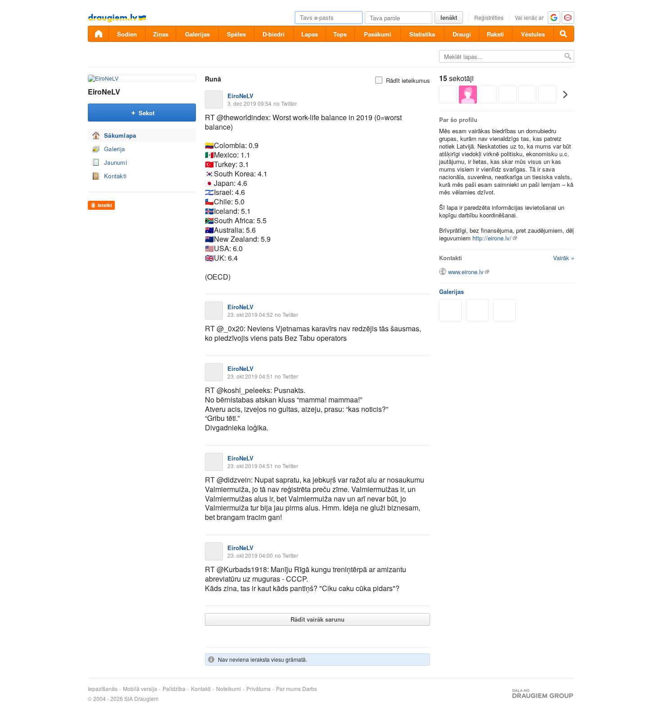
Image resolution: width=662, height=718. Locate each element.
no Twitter (285, 103)
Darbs (309, 688)
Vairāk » (563, 258)
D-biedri (274, 34)
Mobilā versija (140, 688)
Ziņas (160, 34)
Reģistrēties (488, 17)
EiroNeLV (104, 91)
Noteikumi (228, 688)
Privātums (258, 688)
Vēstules (533, 34)
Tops (340, 34)
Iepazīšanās (103, 688)
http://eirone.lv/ (492, 238)
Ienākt (448, 17)
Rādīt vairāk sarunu (317, 619)
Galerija (114, 149)
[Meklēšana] (563, 34)
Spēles (236, 34)
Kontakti (115, 176)
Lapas (309, 34)
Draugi (462, 34)
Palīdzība (174, 688)
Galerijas (197, 34)
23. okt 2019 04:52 (250, 314)
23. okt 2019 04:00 (250, 555)
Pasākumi (377, 34)
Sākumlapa (120, 135)
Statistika (422, 34)
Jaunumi (115, 162)
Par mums (288, 688)
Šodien (127, 34)
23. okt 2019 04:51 (250, 376)
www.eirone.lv (466, 271)
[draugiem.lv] (98, 34)
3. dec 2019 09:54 (249, 103)
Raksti (495, 34)
